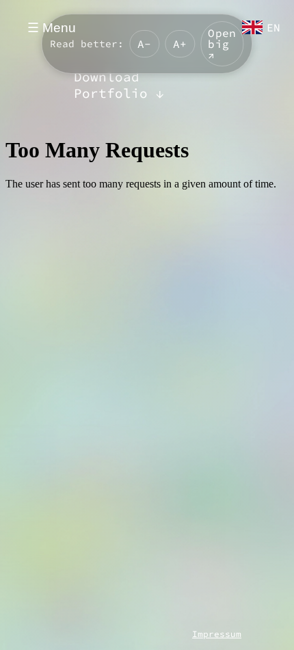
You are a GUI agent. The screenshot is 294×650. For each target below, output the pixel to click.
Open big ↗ (222, 44)
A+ (180, 44)
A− (144, 44)
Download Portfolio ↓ (119, 84)
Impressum (216, 633)
